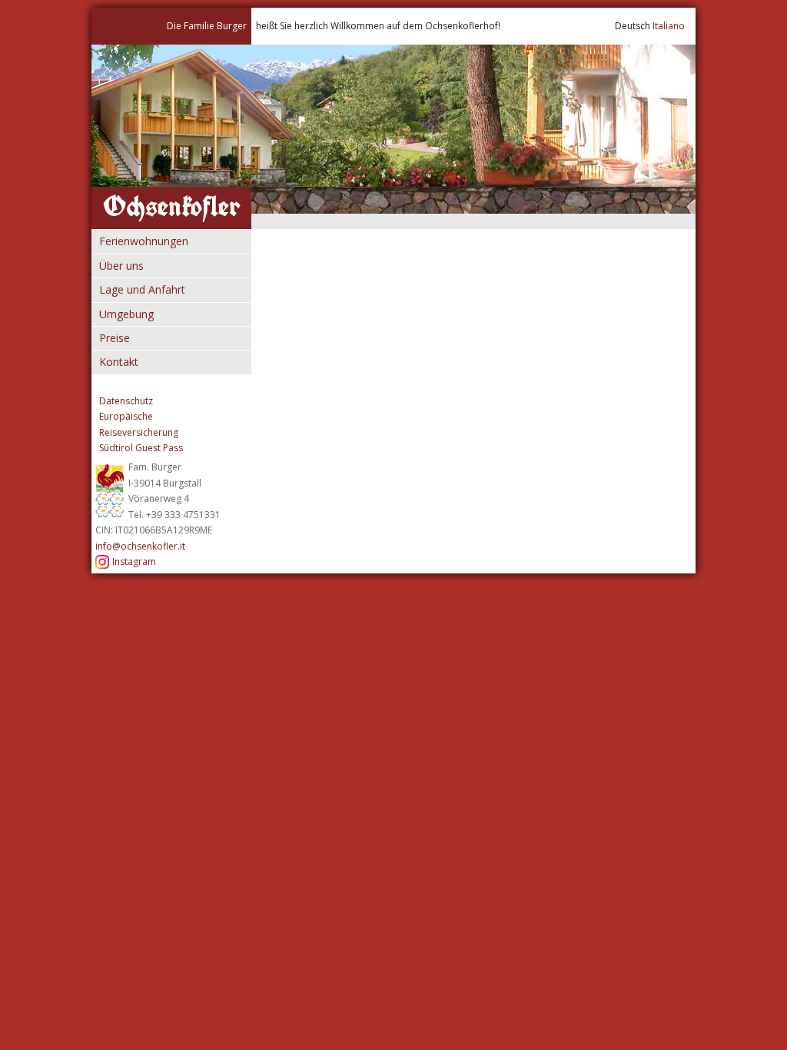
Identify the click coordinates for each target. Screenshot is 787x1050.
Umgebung (126, 314)
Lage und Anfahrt (142, 289)
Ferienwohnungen (143, 241)
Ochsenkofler (172, 206)
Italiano (669, 25)
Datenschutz (126, 400)
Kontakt (118, 361)
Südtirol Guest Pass (141, 447)
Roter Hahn (110, 489)
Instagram (134, 561)
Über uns (121, 265)
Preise (114, 338)
